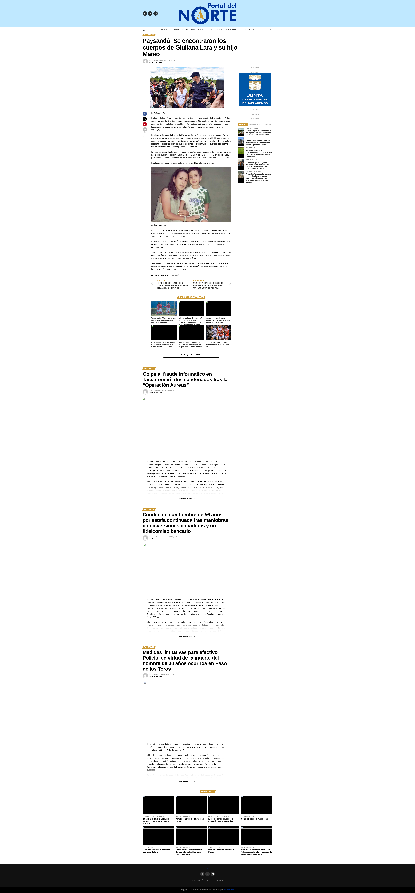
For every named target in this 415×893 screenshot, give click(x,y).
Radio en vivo (248, 30)
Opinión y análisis (232, 30)
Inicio (194, 880)
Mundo (219, 30)
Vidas (193, 30)
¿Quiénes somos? (205, 880)
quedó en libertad (167, 244)
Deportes (210, 30)
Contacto (219, 880)
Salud (200, 30)
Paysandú (175, 275)
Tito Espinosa (157, 62)
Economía (175, 30)
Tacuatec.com (228, 890)
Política (164, 30)
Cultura (185, 30)
